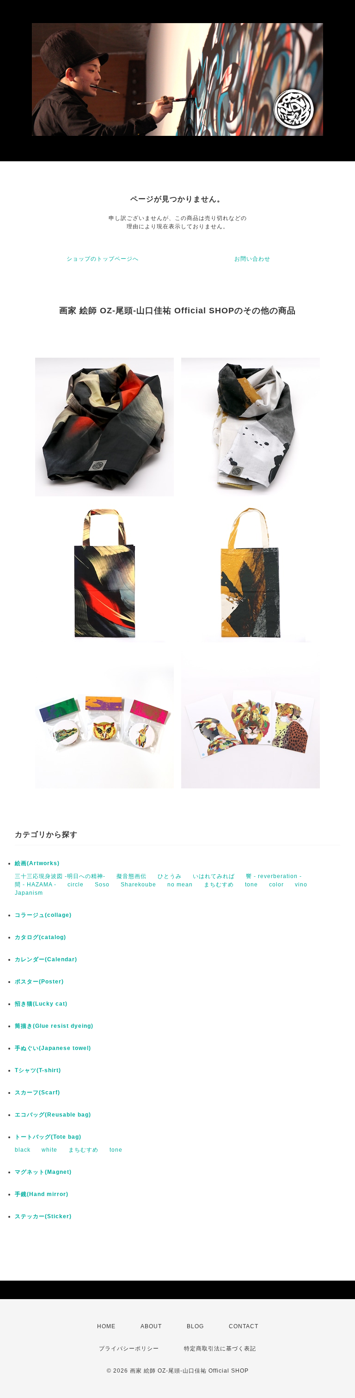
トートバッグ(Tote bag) (48, 1137)
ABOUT (151, 1326)
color (276, 884)
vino (301, 884)
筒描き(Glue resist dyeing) (54, 1026)
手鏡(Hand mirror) (41, 1194)
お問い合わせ (252, 259)
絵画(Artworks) (37, 863)
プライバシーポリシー (129, 1348)
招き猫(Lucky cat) (41, 1004)
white (49, 1150)
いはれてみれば (214, 876)
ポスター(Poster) (39, 981)
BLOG (195, 1326)
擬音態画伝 (131, 876)
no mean (180, 884)
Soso (102, 884)
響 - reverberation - (274, 876)
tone (251, 884)
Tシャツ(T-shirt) (38, 1070)
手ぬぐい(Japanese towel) (53, 1048)
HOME (106, 1326)
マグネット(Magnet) (43, 1172)
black (23, 1150)
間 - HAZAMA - (35, 884)
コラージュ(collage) (43, 915)
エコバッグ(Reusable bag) (53, 1114)
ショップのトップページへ (103, 259)
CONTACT (243, 1326)
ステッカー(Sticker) (43, 1216)
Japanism (29, 893)
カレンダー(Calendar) (46, 959)
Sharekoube (138, 884)
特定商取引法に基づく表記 (220, 1348)
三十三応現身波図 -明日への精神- (60, 876)
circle (75, 884)
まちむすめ (219, 884)
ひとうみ (170, 876)
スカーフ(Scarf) (37, 1092)
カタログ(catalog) (40, 937)
